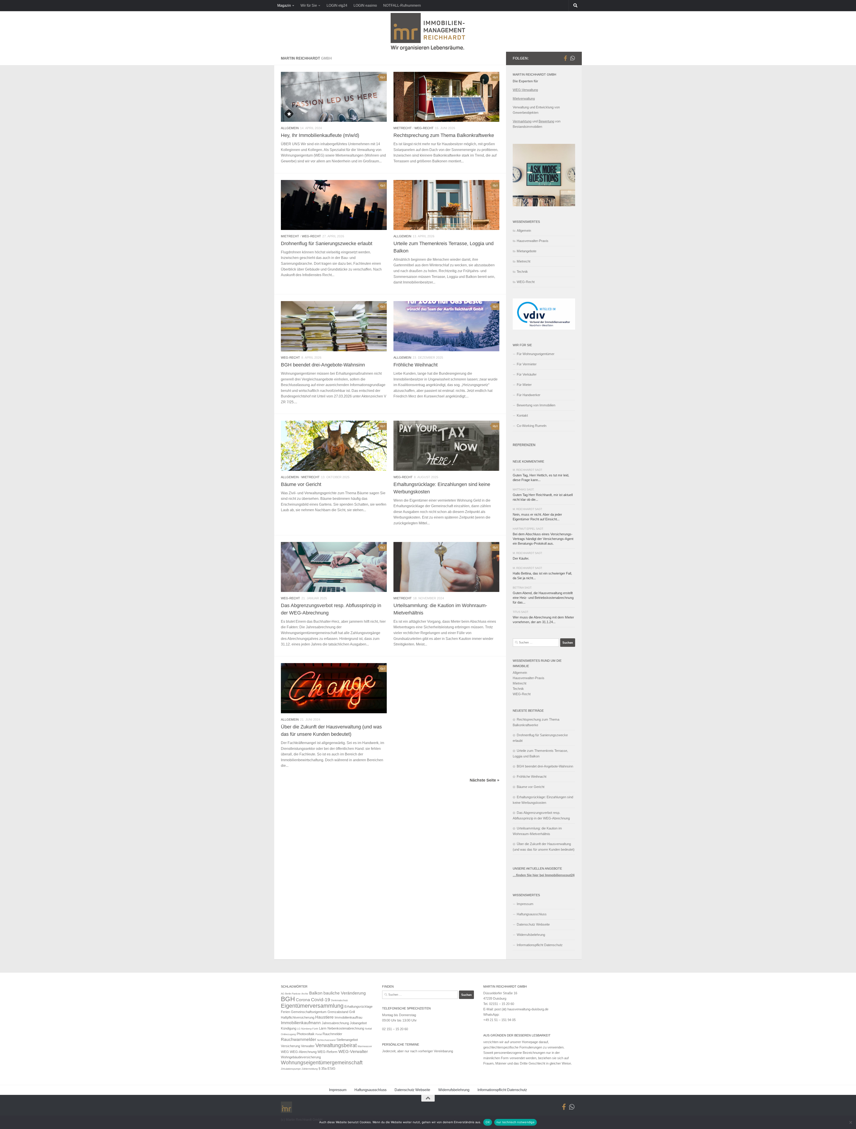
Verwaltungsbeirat (336, 1045)
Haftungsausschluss (532, 914)
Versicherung (290, 1046)
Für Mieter (524, 385)
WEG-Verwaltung (525, 90)
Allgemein (290, 128)
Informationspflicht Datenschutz (540, 945)
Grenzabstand (337, 1012)
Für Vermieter (527, 364)
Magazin (284, 5)
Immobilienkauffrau (348, 1017)
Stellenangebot (347, 1040)
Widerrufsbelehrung (531, 935)
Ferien (285, 1012)
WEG (285, 1052)
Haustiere (324, 1017)
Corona (303, 999)
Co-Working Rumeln (531, 426)
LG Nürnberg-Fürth (307, 1028)
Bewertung (546, 121)
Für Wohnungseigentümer (535, 354)
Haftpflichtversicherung (297, 1017)
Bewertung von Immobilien (536, 405)
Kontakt (522, 415)
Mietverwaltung (524, 98)
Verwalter (308, 1046)
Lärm (323, 1028)
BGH (288, 999)
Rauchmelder (332, 1034)
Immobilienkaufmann (301, 1022)
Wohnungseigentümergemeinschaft (321, 1062)
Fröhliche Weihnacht (415, 365)
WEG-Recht (424, 128)
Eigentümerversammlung (312, 1006)
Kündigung (288, 1028)
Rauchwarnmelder (298, 1039)
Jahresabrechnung (335, 1023)
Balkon (316, 993)
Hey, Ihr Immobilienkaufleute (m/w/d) (320, 135)
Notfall (368, 1028)
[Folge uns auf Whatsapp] (572, 58)
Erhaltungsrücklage (358, 1006)
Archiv (304, 993)
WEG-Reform (327, 1052)
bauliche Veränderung (344, 993)
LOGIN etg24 (337, 5)
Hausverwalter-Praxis (532, 241)
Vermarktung (522, 121)
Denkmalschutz (339, 1000)
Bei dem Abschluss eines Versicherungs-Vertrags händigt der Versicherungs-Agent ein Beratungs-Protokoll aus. (543, 538)
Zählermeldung (310, 1068)
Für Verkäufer (527, 374)
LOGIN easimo (365, 5)
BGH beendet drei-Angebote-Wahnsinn (323, 365)
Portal (318, 1034)
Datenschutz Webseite (533, 924)
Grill (352, 1012)
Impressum (525, 904)
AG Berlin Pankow (290, 993)
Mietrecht (402, 128)
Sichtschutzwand (326, 1040)
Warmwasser (365, 1046)
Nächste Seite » (484, 780)
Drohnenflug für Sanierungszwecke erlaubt (326, 243)
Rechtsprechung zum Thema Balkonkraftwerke (443, 135)
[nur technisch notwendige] (850, 1122)
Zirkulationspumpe (291, 1068)
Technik (522, 271)
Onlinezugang (288, 1034)
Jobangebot (358, 1023)
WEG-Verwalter (353, 1051)
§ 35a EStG (327, 1068)
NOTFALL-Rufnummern (402, 5)
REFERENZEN (524, 445)
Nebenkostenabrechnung (345, 1028)
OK (488, 1122)
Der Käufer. (521, 558)
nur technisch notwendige (515, 1122)
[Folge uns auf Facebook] (565, 58)
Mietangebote (526, 251)
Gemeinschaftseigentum (309, 1012)
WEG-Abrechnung (303, 1052)
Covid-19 (320, 999)
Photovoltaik (306, 1034)
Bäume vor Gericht (301, 484)
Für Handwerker (528, 395)
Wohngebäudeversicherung (301, 1057)
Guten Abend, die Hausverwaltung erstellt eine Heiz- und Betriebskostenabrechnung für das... (543, 597)
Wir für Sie (308, 5)
